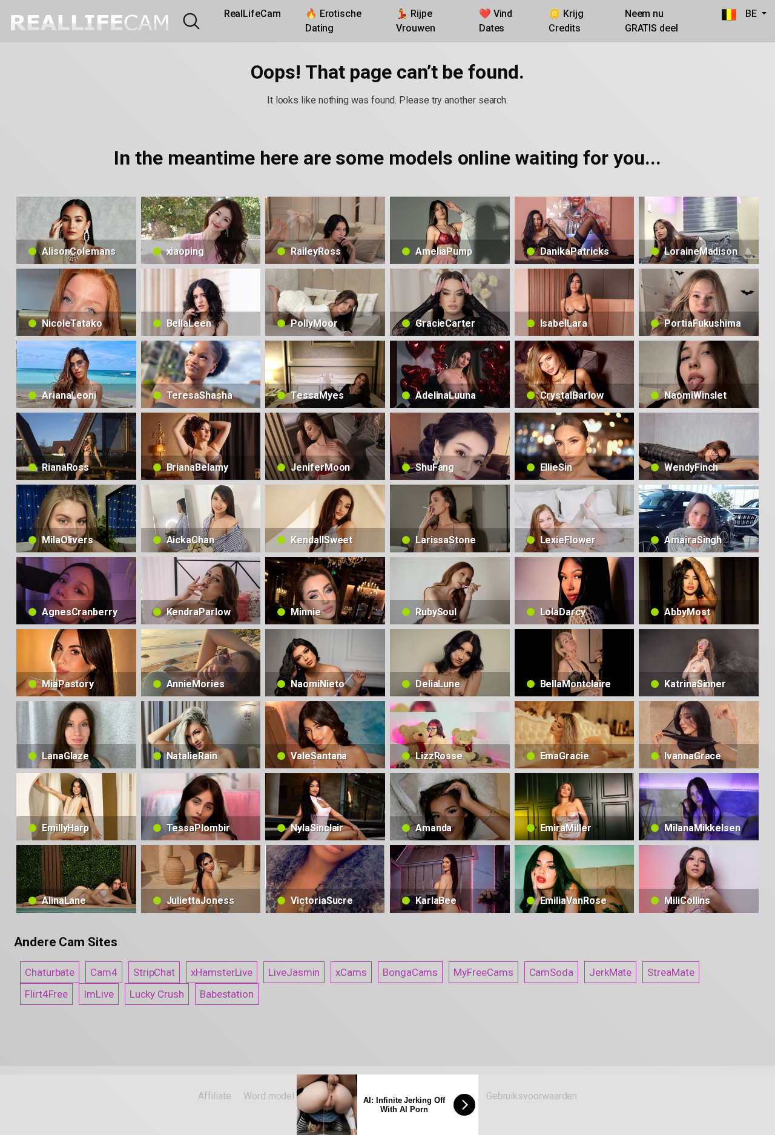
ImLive (99, 994)
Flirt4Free (46, 994)
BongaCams (410, 972)
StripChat (154, 972)
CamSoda (551, 972)
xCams (351, 972)
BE (747, 13)
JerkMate (610, 972)
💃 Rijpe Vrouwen (415, 21)
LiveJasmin (294, 972)
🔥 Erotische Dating (333, 21)
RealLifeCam (252, 13)
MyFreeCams (483, 972)
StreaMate (670, 972)
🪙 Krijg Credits (566, 21)
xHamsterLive (221, 972)
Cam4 (103, 972)
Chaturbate (49, 972)
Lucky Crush (157, 994)
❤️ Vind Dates (496, 21)
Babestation (227, 994)
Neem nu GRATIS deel (651, 21)
